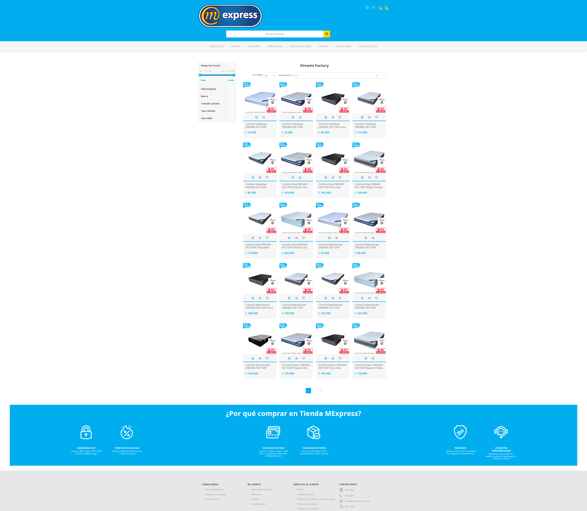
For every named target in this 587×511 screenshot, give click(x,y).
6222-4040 (349, 506)
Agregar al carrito (256, 117)
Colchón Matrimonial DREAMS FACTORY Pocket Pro (258, 368)
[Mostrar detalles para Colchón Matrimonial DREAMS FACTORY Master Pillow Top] (296, 278)
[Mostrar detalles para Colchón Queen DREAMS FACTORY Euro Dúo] (333, 338)
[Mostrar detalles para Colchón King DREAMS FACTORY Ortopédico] (260, 218)
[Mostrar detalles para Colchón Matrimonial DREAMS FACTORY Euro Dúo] (260, 278)
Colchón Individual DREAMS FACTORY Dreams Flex (292, 127)
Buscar (326, 34)
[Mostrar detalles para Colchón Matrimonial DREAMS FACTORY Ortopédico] (333, 278)
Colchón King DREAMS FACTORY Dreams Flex (295, 186)
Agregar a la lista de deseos (339, 117)
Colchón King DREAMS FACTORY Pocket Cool (295, 246)
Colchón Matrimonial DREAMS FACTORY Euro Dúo (259, 307)
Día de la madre (212, 499)
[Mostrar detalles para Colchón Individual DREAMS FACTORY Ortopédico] (260, 157)
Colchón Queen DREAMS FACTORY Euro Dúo (332, 366)
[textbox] (275, 34)
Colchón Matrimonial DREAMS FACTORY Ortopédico (330, 307)
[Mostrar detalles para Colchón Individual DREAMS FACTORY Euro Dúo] (333, 97)
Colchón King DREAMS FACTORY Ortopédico (258, 246)
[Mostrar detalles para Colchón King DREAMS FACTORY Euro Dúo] (333, 157)
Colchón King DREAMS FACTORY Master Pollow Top (369, 187)
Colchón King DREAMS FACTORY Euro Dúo (331, 186)
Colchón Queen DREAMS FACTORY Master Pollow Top (369, 368)
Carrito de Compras (386, 7)
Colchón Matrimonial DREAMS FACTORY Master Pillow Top (294, 307)
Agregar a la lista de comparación (263, 117)
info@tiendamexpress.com (357, 501)
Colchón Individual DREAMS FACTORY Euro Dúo (332, 127)
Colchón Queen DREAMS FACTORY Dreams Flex (296, 366)
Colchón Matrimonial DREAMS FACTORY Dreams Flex (367, 247)
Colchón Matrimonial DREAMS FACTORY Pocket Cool (367, 307)
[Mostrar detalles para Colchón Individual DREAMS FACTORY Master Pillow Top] (369, 97)
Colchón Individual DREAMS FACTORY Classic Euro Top (256, 127)
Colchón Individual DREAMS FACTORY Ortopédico (256, 187)
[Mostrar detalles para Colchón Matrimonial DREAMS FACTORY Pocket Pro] (260, 338)
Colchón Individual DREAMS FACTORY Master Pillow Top (365, 127)
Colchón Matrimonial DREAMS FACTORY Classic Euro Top (330, 247)
